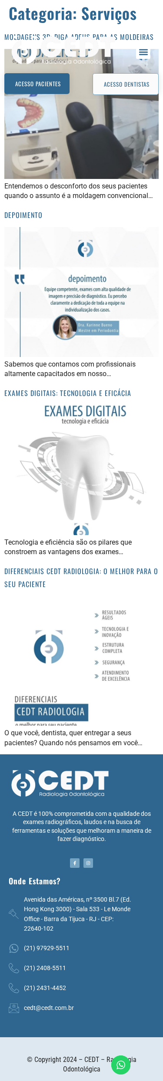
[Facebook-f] (75, 863)
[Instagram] (88, 863)
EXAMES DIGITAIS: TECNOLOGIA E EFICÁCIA (67, 393)
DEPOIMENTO (23, 215)
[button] (143, 52)
